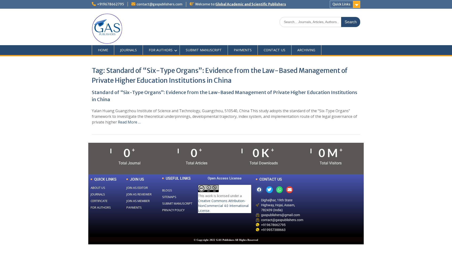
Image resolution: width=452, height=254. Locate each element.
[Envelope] (289, 189)
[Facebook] (259, 189)
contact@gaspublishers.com (159, 4)
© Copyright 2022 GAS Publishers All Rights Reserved (226, 239)
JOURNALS (128, 50)
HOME (103, 50)
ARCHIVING (306, 50)
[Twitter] (269, 189)
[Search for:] (320, 22)
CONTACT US (274, 50)
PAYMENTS (243, 50)
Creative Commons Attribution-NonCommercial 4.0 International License (223, 205)
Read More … (129, 122)
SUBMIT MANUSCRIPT (204, 50)
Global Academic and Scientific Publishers (250, 4)
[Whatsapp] (279, 189)
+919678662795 (110, 4)
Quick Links (341, 4)
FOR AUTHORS (161, 50)
